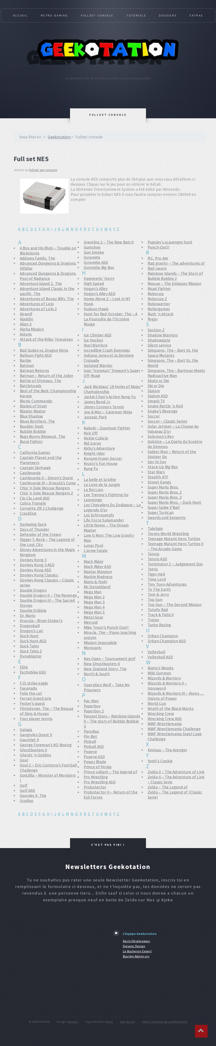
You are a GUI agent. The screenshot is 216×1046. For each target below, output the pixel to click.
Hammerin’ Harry (99, 278)
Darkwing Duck (33, 524)
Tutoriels (136, 15)
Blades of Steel (33, 406)
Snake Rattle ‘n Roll (165, 406)
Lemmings (93, 499)
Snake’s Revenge (163, 411)
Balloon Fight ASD (36, 355)
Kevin (109, 1022)
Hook (88, 303)
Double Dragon (33, 590)
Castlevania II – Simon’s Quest (46, 477)
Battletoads (31, 385)
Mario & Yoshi (95, 581)
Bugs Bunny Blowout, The (42, 436)
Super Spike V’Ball (164, 507)
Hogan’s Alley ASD (99, 293)
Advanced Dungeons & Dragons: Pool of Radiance (48, 276)
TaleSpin (155, 528)
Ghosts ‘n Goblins (35, 754)
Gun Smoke (94, 252)
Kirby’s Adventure (99, 448)
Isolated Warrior (98, 365)
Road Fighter (159, 288)
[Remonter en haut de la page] (201, 1031)
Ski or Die (156, 385)
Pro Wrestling (96, 776)
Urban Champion (163, 635)
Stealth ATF (158, 476)
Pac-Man (91, 700)
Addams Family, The (37, 258)
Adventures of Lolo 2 (38, 308)
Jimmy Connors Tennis (104, 406)
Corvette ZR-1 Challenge (42, 508)
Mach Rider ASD (97, 566)
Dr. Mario (27, 615)
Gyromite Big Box (99, 267)
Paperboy (92, 705)
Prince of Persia (98, 766)
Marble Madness (98, 576)
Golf (23, 785)
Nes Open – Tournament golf (109, 658)
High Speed (94, 283)
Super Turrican (161, 512)
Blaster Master (33, 411)
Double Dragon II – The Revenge (48, 595)
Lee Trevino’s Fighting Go (106, 494)
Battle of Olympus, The (40, 380)
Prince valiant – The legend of (110, 771)
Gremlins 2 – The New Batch (109, 242)
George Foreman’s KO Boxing (46, 744)
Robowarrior (159, 303)
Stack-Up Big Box (163, 466)
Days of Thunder (34, 529)
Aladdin (26, 318)
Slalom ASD (158, 395)
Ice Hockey (93, 340)
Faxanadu (28, 688)
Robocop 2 (157, 298)
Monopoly (93, 647)
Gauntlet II (29, 739)
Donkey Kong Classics (39, 574)
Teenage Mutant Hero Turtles (174, 538)
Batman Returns (34, 370)
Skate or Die (158, 380)
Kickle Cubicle (96, 438)
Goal (24, 760)
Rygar (153, 318)
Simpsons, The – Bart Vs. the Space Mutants (173, 353)
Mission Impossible (100, 642)
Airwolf (26, 313)
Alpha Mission (32, 329)
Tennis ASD (157, 558)
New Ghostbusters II (102, 663)
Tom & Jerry (158, 594)
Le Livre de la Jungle (102, 484)
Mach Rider (93, 561)
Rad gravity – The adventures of (176, 263)
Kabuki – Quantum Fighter (107, 427)
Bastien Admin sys (136, 956)
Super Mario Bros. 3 (165, 497)
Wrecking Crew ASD (165, 718)
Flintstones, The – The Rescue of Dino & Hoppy (46, 711)
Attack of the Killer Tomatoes (46, 339)
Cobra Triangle (33, 503)
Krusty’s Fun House (100, 463)
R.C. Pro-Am (158, 258)
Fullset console (97, 15)
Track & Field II (161, 614)
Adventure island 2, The (41, 283)
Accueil (20, 15)
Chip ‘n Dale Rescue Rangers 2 (46, 493)
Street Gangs (159, 482)
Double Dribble (33, 610)
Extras (196, 15)
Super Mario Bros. (163, 487)
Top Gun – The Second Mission (175, 604)
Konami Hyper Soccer (103, 458)
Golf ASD (27, 790)
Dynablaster (31, 656)
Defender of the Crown (40, 534)
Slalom (154, 390)
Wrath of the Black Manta (171, 708)
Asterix (26, 334)
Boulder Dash (32, 426)
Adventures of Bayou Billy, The (47, 298)
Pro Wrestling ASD (100, 781)
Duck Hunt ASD (33, 640)
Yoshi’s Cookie (160, 760)
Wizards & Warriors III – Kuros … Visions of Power (176, 696)
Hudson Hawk (96, 308)
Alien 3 (26, 324)
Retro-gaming (54, 15)
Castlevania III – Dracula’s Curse (48, 482)
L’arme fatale (96, 550)
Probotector (95, 787)
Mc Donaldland (97, 586)
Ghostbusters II (33, 749)
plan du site (127, 1022)
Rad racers (157, 268)
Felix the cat (31, 693)
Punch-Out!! (159, 247)
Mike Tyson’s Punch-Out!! (106, 627)
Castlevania (30, 472)
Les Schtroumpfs (99, 515)
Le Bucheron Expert (137, 951)
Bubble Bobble (33, 431)
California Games (35, 452)
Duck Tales (29, 645)
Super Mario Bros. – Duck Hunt (174, 502)
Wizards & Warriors (164, 678)
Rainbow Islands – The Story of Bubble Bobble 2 (175, 276)
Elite (24, 667)
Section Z (156, 329)
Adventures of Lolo (37, 303)
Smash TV (156, 400)
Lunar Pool (93, 545)
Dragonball (30, 625)
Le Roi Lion (93, 489)
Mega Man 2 (94, 596)
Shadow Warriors (163, 335)
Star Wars (156, 471)
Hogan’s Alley (96, 288)
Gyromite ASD (96, 262)
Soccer (154, 416)
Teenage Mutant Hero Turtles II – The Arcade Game (175, 546)
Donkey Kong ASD (35, 569)
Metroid (91, 622)
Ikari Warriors (95, 345)
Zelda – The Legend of (168, 787)
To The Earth (159, 589)
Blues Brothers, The (37, 421)
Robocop (156, 293)
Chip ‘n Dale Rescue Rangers (45, 487)
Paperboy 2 (94, 711)
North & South (97, 673)
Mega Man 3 (94, 602)
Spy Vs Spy (157, 461)
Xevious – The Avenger (167, 749)
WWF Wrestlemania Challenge (174, 728)
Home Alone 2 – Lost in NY (107, 298)
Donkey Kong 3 (33, 559)
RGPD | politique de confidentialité (164, 1022)
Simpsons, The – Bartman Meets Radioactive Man (176, 373)
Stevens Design (134, 946)
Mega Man (93, 591)
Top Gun (155, 599)
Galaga (26, 729)
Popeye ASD (94, 756)
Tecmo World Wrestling (168, 533)
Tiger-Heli (156, 574)
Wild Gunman (159, 673)
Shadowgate (159, 340)
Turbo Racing (159, 624)
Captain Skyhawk (35, 467)
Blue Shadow (31, 416)
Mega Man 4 (94, 607)
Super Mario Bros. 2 (165, 492)
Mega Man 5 (94, 612)
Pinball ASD (94, 746)
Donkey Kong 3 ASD (37, 564)
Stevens (72, 1022)
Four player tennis (36, 718)
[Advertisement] (60, 960)
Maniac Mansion (98, 571)
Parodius (91, 731)
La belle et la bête (100, 479)
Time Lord (157, 579)
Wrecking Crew (161, 713)
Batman (27, 365)
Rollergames (159, 308)
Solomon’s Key (161, 436)
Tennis (153, 553)
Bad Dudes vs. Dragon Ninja (44, 350)
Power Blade (95, 761)
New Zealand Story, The (105, 668)
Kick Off (91, 433)
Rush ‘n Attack (160, 313)
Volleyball (156, 651)
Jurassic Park (95, 416)
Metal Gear (93, 617)
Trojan (153, 619)
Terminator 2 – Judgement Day (175, 564)
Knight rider (94, 453)
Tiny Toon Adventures (167, 584)
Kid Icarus (92, 443)
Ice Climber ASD (98, 335)
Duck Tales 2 (31, 651)
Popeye (90, 751)
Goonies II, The (33, 795)
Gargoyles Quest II (36, 734)
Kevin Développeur (136, 941)
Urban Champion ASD (167, 640)
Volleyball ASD (160, 656)
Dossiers (168, 15)
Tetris (153, 569)
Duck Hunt (29, 635)
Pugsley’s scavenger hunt (170, 242)
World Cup (157, 703)
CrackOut (28, 513)
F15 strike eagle (34, 683)
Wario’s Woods (160, 667)
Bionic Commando (36, 400)
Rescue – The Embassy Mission (174, 283)
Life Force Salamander (104, 520)
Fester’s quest (32, 703)
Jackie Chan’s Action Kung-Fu (110, 396)
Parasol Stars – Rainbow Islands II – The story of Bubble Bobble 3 (112, 721)
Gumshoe (92, 247)
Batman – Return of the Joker (46, 375)
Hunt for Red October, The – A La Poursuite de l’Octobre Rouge (111, 319)
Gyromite (92, 257)
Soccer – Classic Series (167, 421)
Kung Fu (91, 468)
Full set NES (31, 159)
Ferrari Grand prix (35, 698)
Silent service (159, 345)
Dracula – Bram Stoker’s (41, 620)
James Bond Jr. (97, 401)
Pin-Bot (90, 736)
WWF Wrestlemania (165, 723)
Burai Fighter (31, 441)
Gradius (26, 800)
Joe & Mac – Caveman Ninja (108, 411)
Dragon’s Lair (31, 630)
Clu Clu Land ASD (35, 498)
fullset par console (43, 170)
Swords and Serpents (167, 517)
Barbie (25, 360)
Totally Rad (158, 609)
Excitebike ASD (33, 672)
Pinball (90, 741)
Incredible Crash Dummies (107, 350)
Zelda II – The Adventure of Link (176, 771)
